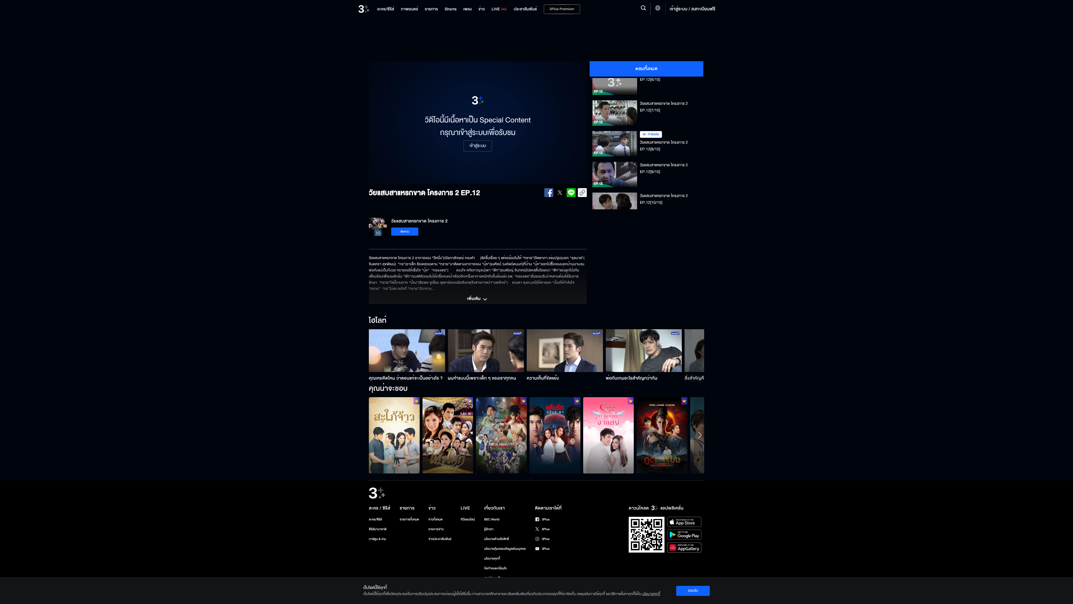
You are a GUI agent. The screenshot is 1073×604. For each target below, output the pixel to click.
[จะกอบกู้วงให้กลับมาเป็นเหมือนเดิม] (501, 435)
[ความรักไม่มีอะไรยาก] (608, 435)
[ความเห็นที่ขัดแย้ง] (565, 350)
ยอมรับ (693, 590)
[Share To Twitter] (560, 192)
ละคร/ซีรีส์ (375, 519)
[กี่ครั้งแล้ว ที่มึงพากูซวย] (555, 435)
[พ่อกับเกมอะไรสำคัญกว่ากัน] (644, 350)
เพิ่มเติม (474, 299)
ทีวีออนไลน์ (468, 519)
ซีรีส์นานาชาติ (377, 529)
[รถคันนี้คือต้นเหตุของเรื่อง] (394, 435)
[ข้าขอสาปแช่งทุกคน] (662, 435)
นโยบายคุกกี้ (492, 558)
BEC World (491, 519)
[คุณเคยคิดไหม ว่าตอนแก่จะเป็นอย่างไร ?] (407, 350)
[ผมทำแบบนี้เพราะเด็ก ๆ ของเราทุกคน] (486, 350)
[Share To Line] (571, 192)
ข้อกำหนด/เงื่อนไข (495, 568)
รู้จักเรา (488, 529)
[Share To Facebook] (548, 192)
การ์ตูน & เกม (377, 539)
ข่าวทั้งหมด (435, 519)
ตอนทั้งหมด (646, 68)
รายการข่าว (435, 529)
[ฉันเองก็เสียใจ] (447, 435)
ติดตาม (404, 231)
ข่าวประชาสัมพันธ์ (439, 539)
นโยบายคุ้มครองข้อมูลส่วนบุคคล (505, 548)
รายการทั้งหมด (409, 519)
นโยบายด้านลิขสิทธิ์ (496, 539)
